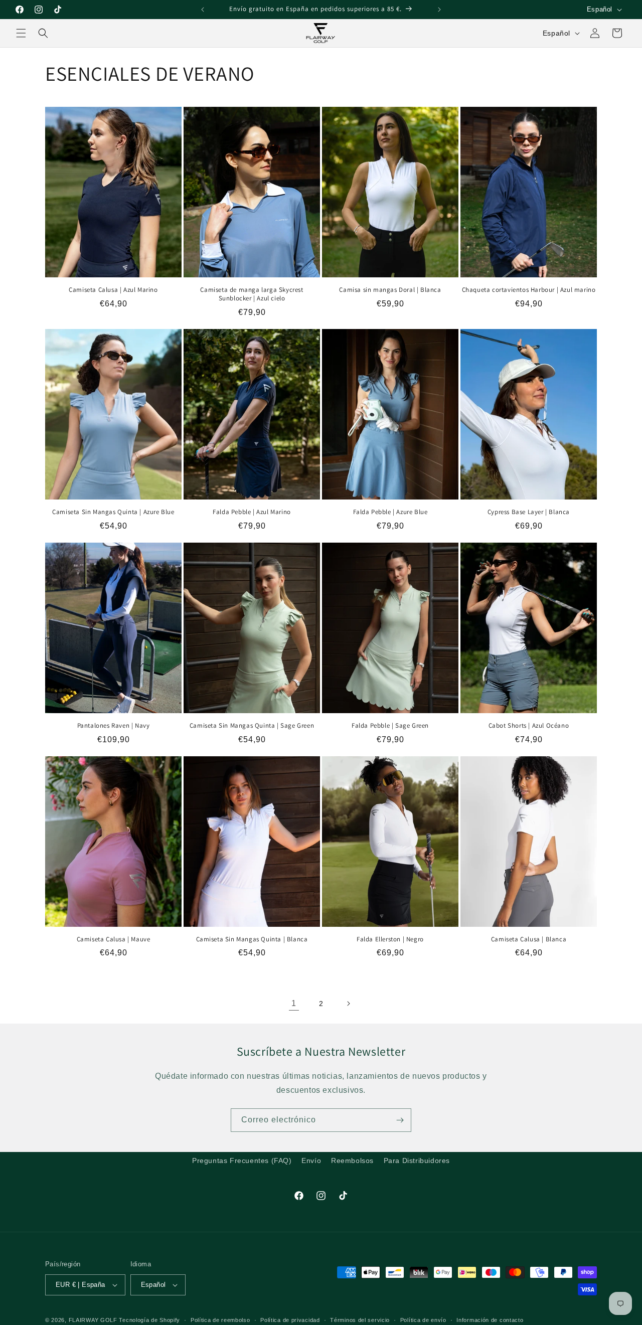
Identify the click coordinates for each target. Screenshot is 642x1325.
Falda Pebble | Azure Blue (390, 512)
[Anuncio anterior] (203, 9)
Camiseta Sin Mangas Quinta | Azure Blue (113, 512)
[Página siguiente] (348, 1003)
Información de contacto (489, 1319)
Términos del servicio (360, 1319)
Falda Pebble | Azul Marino (252, 512)
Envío (311, 1160)
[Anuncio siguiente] (439, 9)
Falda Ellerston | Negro (390, 939)
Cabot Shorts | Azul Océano (529, 726)
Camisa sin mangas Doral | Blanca (390, 290)
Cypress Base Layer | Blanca (529, 512)
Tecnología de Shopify (149, 1320)
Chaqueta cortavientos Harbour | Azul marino (529, 290)
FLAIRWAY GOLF (93, 1320)
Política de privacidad (289, 1319)
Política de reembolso (220, 1319)
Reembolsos (352, 1160)
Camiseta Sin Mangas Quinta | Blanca (252, 939)
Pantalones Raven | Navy (113, 726)
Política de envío (423, 1319)
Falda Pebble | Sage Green (390, 726)
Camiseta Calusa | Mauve (113, 939)
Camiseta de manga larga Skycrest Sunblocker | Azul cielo (251, 294)
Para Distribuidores (417, 1160)
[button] (21, 33)
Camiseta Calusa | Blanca (528, 939)
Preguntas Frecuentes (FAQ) (242, 1160)
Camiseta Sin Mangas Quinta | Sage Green (252, 726)
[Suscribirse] (400, 1120)
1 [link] (293, 1003)
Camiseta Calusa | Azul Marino (113, 290)
